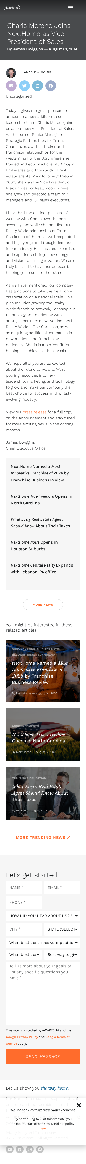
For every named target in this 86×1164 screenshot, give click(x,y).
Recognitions (23, 654)
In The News (50, 648)
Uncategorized (19, 96)
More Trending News (40, 837)
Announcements (25, 648)
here (42, 1128)
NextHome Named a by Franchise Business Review (40, 473)
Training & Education (29, 778)
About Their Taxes (40, 793)
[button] (11, 85)
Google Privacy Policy (22, 1037)
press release (35, 412)
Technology (46, 654)
